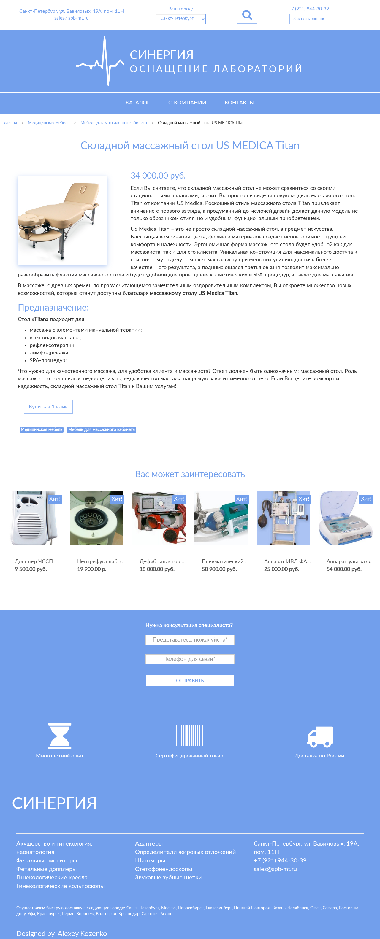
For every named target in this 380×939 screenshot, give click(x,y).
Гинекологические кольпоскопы (60, 886)
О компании (187, 103)
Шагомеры (150, 861)
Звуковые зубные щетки (168, 878)
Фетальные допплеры (46, 869)
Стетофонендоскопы (163, 869)
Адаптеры (149, 844)
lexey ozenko (82, 934)
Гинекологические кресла (52, 878)
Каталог (138, 103)
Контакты (239, 103)
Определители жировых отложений (185, 852)
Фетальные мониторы (46, 861)
